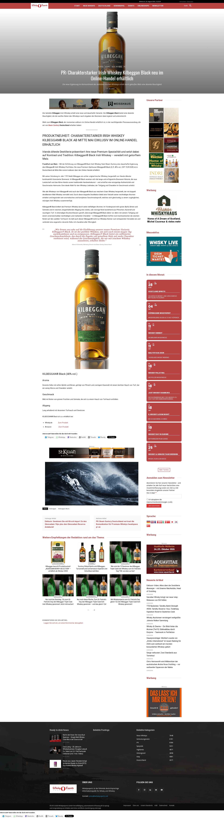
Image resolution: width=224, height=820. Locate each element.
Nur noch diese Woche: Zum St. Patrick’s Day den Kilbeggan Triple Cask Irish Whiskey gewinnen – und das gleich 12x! (91, 602)
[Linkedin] (150, 790)
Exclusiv (125, 563)
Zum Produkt (63, 423)
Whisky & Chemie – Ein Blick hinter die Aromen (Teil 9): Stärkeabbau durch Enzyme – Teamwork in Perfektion (162, 629)
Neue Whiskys (117, 66)
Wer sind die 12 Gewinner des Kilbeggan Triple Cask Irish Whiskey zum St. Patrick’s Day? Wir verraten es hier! (125, 568)
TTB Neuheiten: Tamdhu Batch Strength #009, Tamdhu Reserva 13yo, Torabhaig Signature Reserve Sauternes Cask (163, 609)
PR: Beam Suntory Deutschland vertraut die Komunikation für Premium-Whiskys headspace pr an (117, 524)
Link (170, 502)
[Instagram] (144, 790)
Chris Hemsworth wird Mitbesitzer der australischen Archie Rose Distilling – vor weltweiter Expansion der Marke (163, 664)
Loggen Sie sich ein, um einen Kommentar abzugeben (63, 623)
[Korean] (176, 522)
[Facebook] (138, 790)
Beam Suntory (53, 125)
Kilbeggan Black (63, 509)
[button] (188, 6)
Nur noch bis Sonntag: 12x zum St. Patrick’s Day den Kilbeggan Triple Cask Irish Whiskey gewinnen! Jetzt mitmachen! (58, 602)
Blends (100, 66)
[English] (152, 522)
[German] (148, 522)
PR (124, 66)
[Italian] (164, 522)
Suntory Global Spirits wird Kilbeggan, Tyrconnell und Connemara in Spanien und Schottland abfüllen (91, 568)
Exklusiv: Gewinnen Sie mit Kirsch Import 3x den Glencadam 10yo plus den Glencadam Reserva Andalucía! (66, 524)
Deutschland (58, 563)
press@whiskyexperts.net (98, 796)
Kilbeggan (52, 509)
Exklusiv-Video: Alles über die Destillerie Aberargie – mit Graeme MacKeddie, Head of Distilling (164, 588)
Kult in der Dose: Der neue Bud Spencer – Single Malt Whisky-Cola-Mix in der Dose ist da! (74, 737)
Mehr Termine (164, 470)
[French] (156, 522)
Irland (107, 66)
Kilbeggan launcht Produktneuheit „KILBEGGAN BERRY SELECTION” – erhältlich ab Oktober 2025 (58, 568)
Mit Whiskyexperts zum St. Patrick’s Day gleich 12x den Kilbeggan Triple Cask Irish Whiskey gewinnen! (125, 602)
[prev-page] (88, 610)
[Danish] (160, 522)
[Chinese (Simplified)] (168, 522)
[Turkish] (148, 525)
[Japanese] (172, 522)
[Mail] (156, 790)
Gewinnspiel (91, 596)
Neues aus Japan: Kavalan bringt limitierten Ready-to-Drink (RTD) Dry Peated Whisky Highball (75, 763)
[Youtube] (161, 790)
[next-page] (94, 610)
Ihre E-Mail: (151, 493)
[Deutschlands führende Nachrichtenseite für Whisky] (49, 6)
